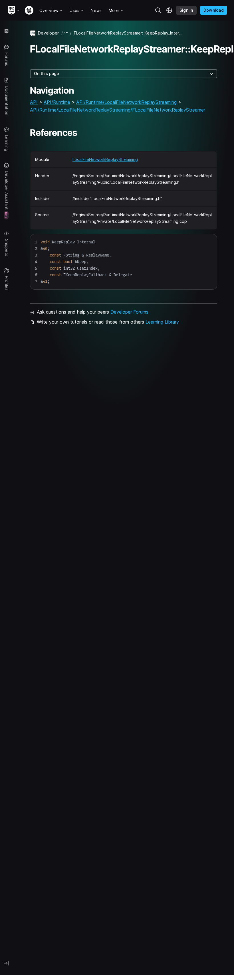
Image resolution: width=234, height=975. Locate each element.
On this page (46, 73)
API (34, 102)
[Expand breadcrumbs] (66, 33)
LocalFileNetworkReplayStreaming (105, 159)
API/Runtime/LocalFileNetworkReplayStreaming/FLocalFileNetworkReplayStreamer (117, 110)
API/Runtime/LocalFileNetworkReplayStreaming (126, 102)
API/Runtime (57, 102)
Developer (48, 33)
